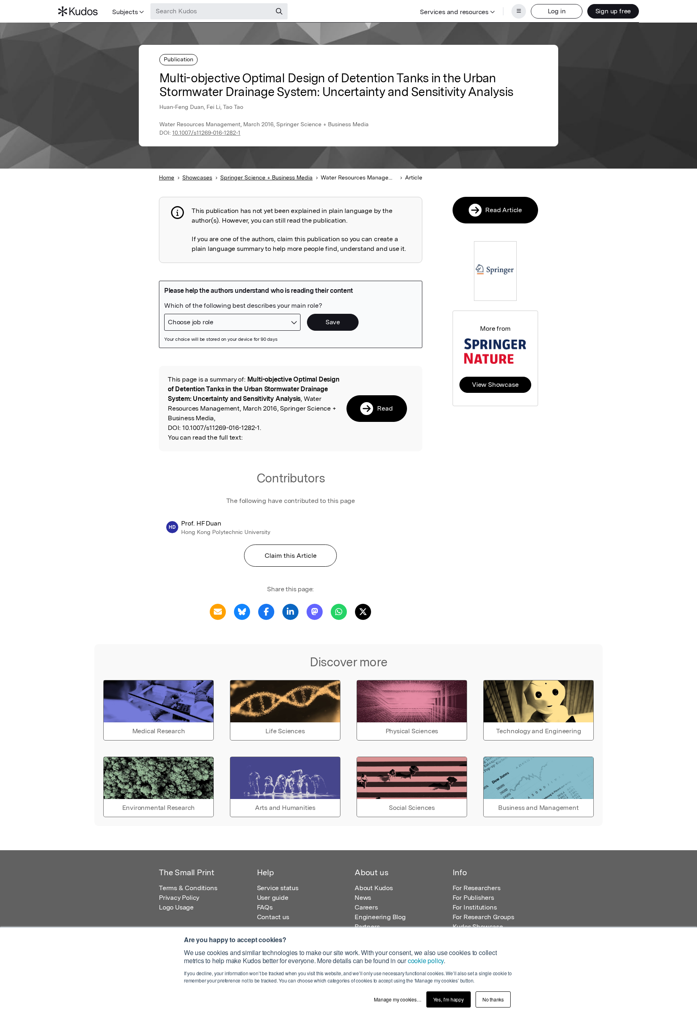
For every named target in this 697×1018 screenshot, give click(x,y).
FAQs (265, 907)
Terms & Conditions (188, 888)
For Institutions (475, 907)
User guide (272, 897)
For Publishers (473, 897)
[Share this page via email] (218, 611)
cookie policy (426, 960)
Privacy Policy (179, 897)
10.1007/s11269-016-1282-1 (206, 132)
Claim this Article (291, 555)
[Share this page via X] (363, 611)
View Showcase (495, 384)
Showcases (197, 177)
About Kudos (374, 888)
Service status (277, 888)
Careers (366, 907)
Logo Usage (176, 907)
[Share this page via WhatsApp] (339, 611)
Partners (367, 926)
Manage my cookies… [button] (397, 999)
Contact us (273, 917)
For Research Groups (483, 917)
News (363, 897)
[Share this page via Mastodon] (315, 611)
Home (166, 177)
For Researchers (477, 888)
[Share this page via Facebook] (266, 611)
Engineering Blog (380, 917)
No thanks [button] (493, 999)
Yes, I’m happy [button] (448, 999)
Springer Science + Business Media (266, 177)
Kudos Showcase (478, 926)
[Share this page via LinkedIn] (290, 611)
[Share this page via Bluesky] (242, 611)
